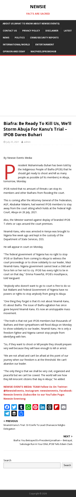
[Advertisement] (38, 86)
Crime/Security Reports (44, 37)
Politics (20, 37)
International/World (16, 44)
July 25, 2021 (12, 141)
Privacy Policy (31, 30)
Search (7, 460)
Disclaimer (51, 30)
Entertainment (44, 44)
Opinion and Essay (14, 51)
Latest (68, 30)
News (6, 37)
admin (27, 141)
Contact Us (10, 30)
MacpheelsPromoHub (43, 51)
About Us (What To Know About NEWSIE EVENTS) (31, 23)
